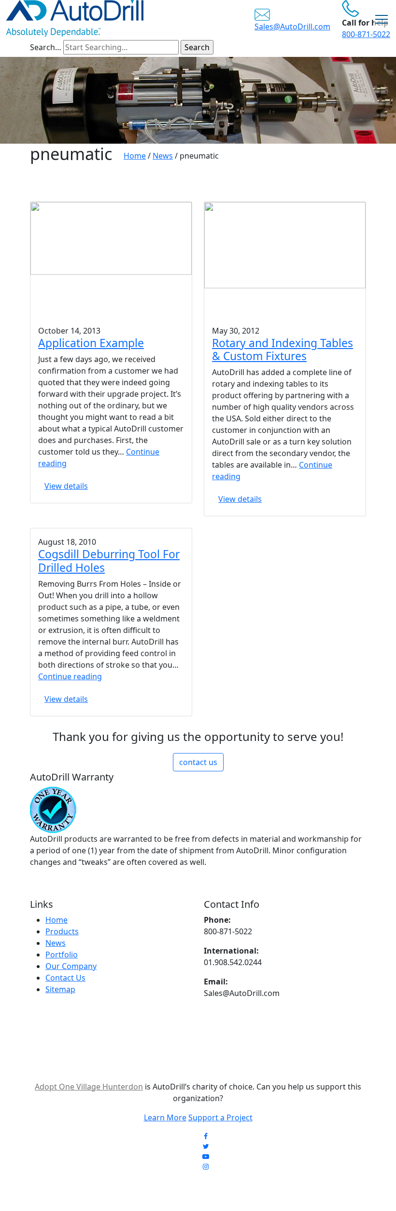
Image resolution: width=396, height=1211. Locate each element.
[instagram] (206, 1166)
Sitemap (60, 989)
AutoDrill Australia (185, 1190)
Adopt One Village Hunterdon (89, 1086)
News (55, 943)
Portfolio (61, 954)
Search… (45, 47)
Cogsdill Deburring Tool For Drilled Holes (109, 561)
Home (56, 920)
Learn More (165, 1117)
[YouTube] (205, 1156)
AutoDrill (134, 1190)
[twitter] (206, 1146)
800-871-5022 (366, 34)
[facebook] (206, 1136)
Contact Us (65, 977)
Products (62, 931)
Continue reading (70, 676)
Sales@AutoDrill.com (292, 26)
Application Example (91, 343)
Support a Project (220, 1117)
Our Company (71, 966)
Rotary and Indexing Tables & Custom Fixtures (282, 349)
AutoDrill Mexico (249, 1190)
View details (66, 486)
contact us (198, 762)
